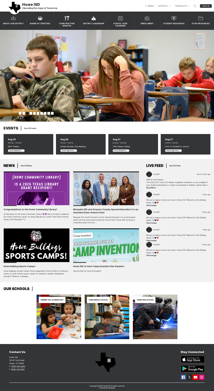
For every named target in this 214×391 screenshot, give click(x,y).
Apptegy (112, 388)
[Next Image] (206, 75)
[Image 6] (38, 113)
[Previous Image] (8, 75)
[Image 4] (31, 113)
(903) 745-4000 (18, 366)
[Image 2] (23, 113)
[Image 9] (48, 113)
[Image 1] (20, 113)
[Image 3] (27, 113)
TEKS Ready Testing (122, 146)
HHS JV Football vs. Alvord (177, 146)
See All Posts (174, 166)
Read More (151, 188)
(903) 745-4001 (18, 369)
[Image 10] (52, 113)
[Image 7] (41, 113)
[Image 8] (45, 113)
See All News (26, 166)
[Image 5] (34, 113)
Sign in (205, 6)
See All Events (30, 128)
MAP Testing (14, 146)
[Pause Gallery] (20, 118)
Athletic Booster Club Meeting (73, 146)
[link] (59, 338)
